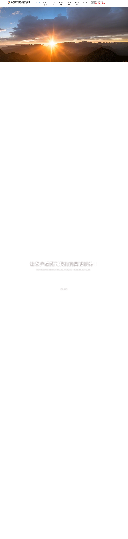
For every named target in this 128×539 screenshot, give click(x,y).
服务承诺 (77, 4)
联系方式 (84, 4)
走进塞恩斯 (45, 4)
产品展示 (53, 4)
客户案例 (61, 4)
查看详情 (64, 289)
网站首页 (37, 4)
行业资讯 (69, 4)
